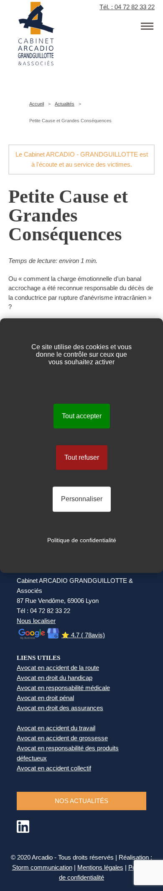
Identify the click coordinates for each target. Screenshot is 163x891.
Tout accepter (82, 416)
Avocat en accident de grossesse (62, 738)
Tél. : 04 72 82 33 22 (127, 6)
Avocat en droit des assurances (60, 707)
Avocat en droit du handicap (54, 677)
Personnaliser (81, 499)
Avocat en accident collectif (54, 768)
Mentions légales (100, 867)
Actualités (64, 103)
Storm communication (42, 867)
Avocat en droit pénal (45, 697)
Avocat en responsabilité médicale (63, 687)
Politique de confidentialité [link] (81, 540)
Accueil (36, 103)
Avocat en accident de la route (58, 667)
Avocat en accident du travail (56, 727)
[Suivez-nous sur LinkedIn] (23, 830)
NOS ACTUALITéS (81, 800)
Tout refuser (81, 457)
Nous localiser (36, 620)
